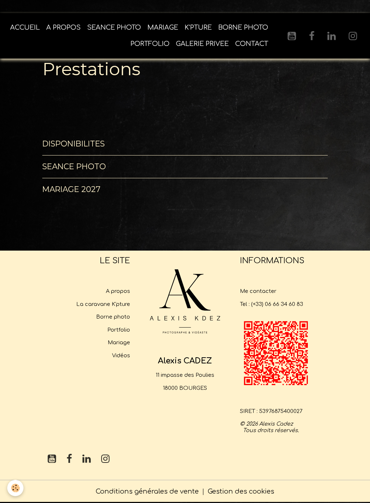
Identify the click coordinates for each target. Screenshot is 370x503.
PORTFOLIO (149, 43)
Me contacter (258, 291)
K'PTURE (198, 27)
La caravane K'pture (103, 304)
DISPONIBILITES (73, 143)
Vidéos (121, 355)
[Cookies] (15, 488)
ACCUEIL (25, 27)
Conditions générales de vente (147, 491)
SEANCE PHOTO (114, 27)
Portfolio (118, 330)
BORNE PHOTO (243, 27)
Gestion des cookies (241, 491)
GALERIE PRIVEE (202, 43)
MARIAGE (162, 27)
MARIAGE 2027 (71, 189)
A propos (118, 291)
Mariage (119, 342)
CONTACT (251, 43)
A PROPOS (63, 27)
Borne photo (113, 317)
